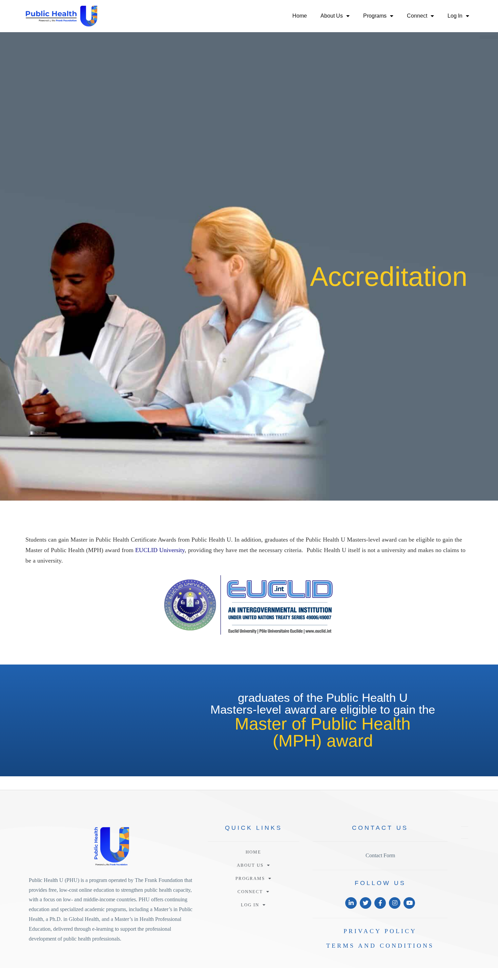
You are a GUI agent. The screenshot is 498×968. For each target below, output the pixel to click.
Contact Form (380, 855)
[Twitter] (365, 903)
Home (299, 16)
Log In (455, 16)
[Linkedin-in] (351, 903)
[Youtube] (409, 903)
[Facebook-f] (380, 903)
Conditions (380, 945)
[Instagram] (394, 903)
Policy (380, 931)
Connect (417, 16)
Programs (375, 16)
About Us (331, 16)
